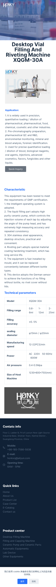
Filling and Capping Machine (19, 540)
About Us (8, 495)
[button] (28, 400)
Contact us (9, 511)
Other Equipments (13, 556)
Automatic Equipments (16, 548)
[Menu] (51, 5)
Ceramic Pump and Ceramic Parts (22, 544)
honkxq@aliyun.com (18, 458)
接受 (22, 581)
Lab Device (9, 552)
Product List (10, 499)
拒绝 (34, 581)
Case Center (10, 503)
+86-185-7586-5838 (19, 449)
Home (6, 491)
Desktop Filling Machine (16, 536)
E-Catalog (8, 507)
